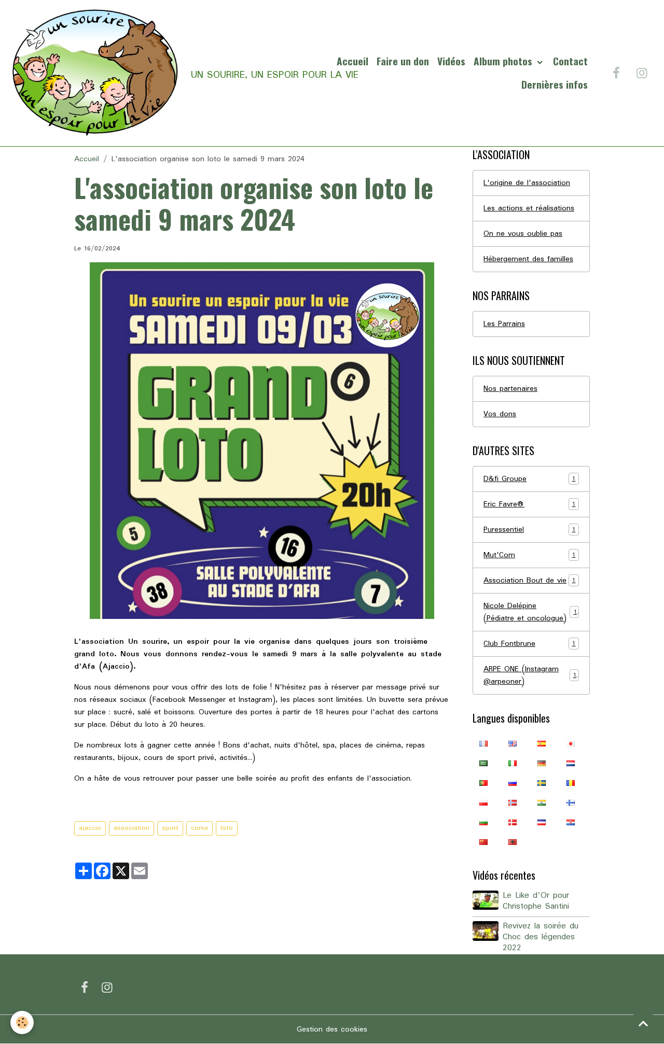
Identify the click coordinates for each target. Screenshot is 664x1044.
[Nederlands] (571, 763)
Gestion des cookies (332, 1029)
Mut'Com (529, 555)
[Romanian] (571, 783)
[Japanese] (571, 743)
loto (226, 828)
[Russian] (512, 783)
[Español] (541, 743)
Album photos (504, 60)
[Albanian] (512, 842)
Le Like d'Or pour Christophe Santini (536, 901)
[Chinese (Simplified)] (483, 842)
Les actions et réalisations (528, 208)
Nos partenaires (510, 389)
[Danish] (512, 822)
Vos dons (499, 414)
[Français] (483, 743)
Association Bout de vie (529, 580)
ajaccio (90, 828)
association (131, 828)
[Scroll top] (643, 1023)
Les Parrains (504, 324)
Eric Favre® (529, 504)
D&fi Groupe (529, 479)
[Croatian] (571, 822)
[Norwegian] (512, 802)
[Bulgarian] (483, 822)
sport (170, 828)
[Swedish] (541, 783)
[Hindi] (541, 802)
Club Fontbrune (529, 644)
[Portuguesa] (483, 783)
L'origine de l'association (526, 183)
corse (199, 828)
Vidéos (451, 60)
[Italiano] (512, 763)
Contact (570, 60)
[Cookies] (22, 1022)
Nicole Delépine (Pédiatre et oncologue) (530, 612)
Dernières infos (554, 84)
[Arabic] (483, 763)
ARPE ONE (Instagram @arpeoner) (529, 675)
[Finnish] (571, 802)
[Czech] (541, 822)
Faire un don (403, 60)
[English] (512, 743)
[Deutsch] (541, 763)
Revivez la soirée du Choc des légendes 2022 (540, 937)
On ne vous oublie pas (522, 234)
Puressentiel (529, 530)
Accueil (352, 60)
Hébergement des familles (528, 259)
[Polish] (483, 802)
